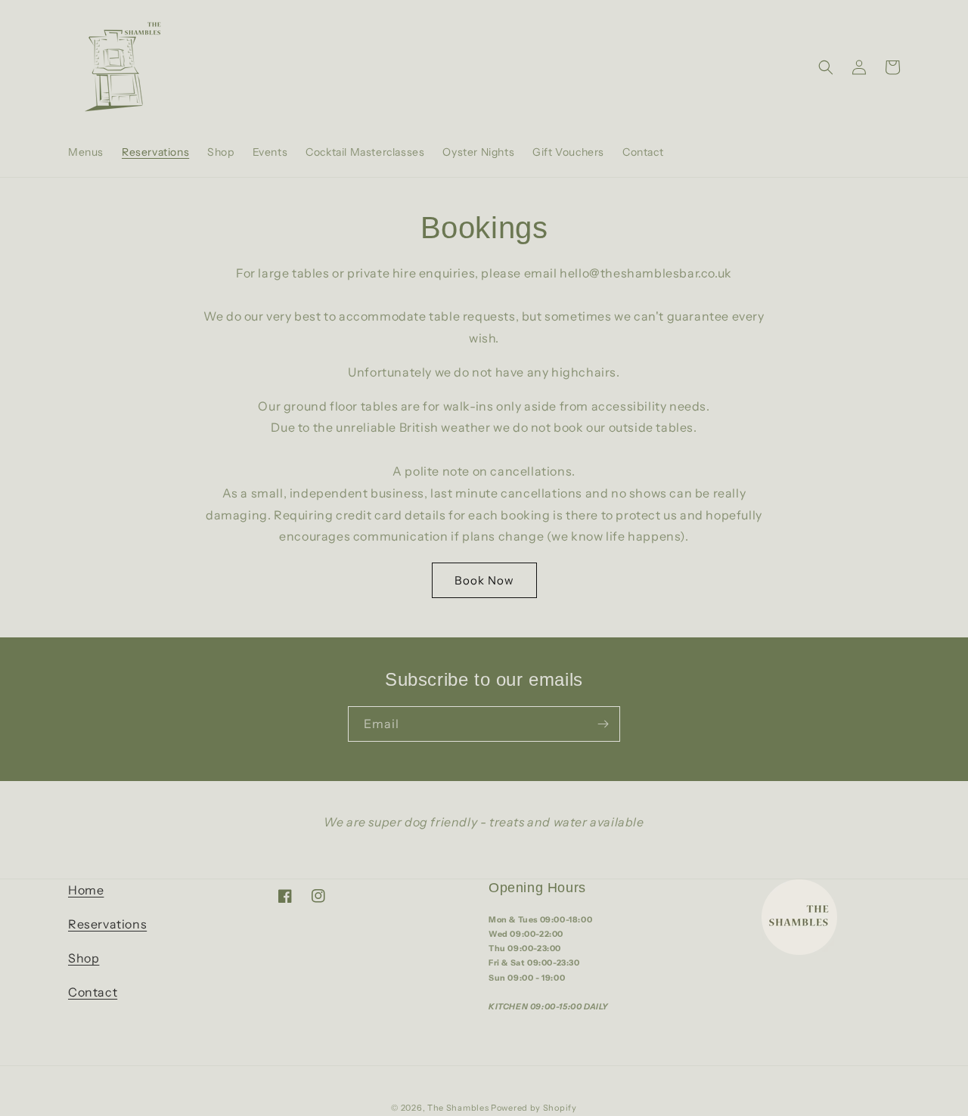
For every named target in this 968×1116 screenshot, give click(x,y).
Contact (92, 992)
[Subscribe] (602, 724)
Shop (83, 958)
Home (86, 889)
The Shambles (459, 1107)
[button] (825, 67)
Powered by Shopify (534, 1107)
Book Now (484, 580)
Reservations (107, 924)
